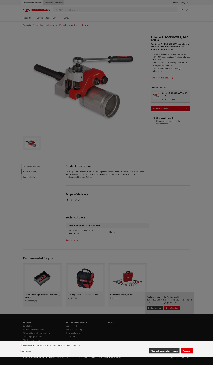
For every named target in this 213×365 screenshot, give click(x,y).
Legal (80, 357)
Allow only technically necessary (164, 351)
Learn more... (26, 351)
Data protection (89, 357)
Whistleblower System (112, 357)
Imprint (73, 357)
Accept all (187, 351)
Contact (100, 357)
